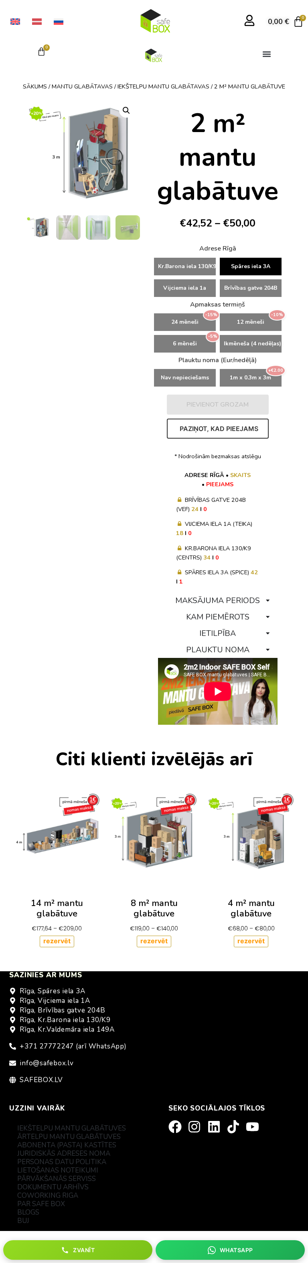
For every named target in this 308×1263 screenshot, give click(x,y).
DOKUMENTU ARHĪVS (53, 1187)
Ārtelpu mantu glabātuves (69, 1137)
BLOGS (28, 1212)
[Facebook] (177, 1126)
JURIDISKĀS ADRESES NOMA (63, 1153)
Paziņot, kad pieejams (219, 429)
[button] (266, 53)
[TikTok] (236, 1126)
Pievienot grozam (217, 404)
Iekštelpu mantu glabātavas (163, 86)
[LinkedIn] (216, 1126)
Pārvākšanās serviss (56, 1179)
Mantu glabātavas (82, 86)
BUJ (23, 1221)
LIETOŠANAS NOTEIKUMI (57, 1170)
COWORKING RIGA (47, 1195)
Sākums (35, 86)
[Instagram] (197, 1126)
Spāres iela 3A (250, 266)
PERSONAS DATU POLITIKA (61, 1162)
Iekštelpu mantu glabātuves (71, 1128)
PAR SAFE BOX (41, 1204)
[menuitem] (15, 21)
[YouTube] (255, 1126)
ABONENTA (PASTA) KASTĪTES (66, 1145)
